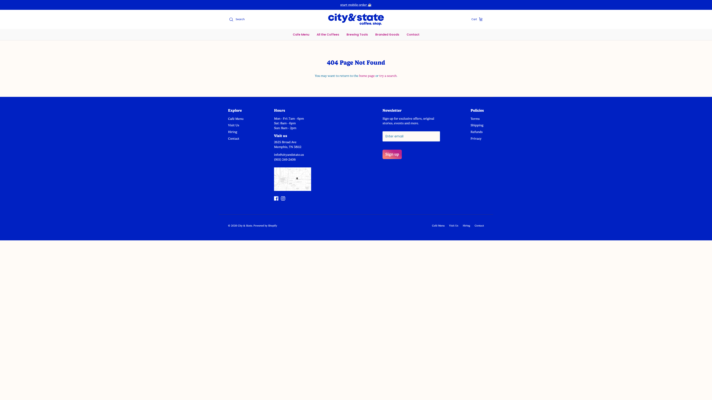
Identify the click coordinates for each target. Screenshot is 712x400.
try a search (388, 76)
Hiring (232, 132)
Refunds (477, 132)
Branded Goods (387, 34)
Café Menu (235, 119)
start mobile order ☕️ (356, 5)
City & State (245, 225)
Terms (475, 119)
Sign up (392, 154)
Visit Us (233, 125)
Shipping (477, 125)
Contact (413, 34)
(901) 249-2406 (285, 159)
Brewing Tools (357, 34)
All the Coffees (328, 34)
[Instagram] (283, 198)
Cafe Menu (301, 34)
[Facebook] (276, 198)
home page (367, 76)
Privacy (476, 138)
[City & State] (356, 19)
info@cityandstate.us (289, 154)
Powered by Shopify (265, 225)
